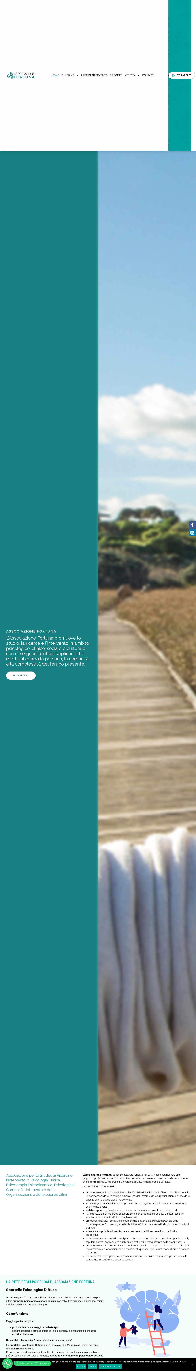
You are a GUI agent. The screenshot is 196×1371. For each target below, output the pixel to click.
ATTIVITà (130, 75)
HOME (55, 75)
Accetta (81, 1366)
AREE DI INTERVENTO (94, 75)
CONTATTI (148, 75)
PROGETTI (116, 75)
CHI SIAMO (68, 75)
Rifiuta (92, 1366)
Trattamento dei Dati (110, 1366)
